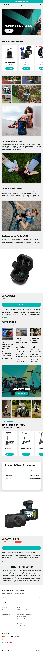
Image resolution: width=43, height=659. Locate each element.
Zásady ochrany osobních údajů (24, 614)
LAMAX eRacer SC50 (9, 448)
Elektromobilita (5, 605)
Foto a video (4, 607)
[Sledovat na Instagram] (5, 650)
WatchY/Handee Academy (22, 618)
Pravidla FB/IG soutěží (22, 616)
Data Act (18, 621)
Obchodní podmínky (21, 611)
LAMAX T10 (26, 62)
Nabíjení (3, 616)
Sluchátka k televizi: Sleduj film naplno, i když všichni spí (7, 346)
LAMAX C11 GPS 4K (10, 538)
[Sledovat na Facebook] (2, 650)
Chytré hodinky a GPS (6, 611)
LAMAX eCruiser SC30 (26, 448)
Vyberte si (9, 30)
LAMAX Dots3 (8, 295)
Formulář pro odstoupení (22, 625)
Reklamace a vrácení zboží (22, 609)
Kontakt (18, 607)
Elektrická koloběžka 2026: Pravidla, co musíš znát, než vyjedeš (21, 342)
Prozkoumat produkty (21, 393)
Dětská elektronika (6, 614)
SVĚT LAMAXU (29, 5)
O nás (34, 5)
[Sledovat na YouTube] (8, 650)
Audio (3, 609)
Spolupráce (19, 623)
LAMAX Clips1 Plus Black (9, 62)
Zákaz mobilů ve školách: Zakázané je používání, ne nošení (35, 342)
